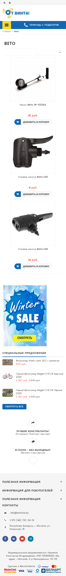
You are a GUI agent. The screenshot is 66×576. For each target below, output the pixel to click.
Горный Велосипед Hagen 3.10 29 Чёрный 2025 (39, 392)
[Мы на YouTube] (22, 539)
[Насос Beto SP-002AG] (32, 79)
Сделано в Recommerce (21, 566)
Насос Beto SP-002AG (33, 105)
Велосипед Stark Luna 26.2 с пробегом (37, 361)
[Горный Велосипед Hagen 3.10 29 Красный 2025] (7, 376)
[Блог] (4, 3)
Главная (6, 31)
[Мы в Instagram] (30, 539)
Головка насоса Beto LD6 (33, 177)
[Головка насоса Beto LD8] (32, 224)
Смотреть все (14, 406)
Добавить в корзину (35, 122)
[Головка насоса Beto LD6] (32, 151)
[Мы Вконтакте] (14, 539)
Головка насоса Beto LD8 (33, 249)
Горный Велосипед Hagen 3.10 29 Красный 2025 (39, 375)
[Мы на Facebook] (5, 539)
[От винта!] (16, 13)
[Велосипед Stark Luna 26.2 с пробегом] (7, 362)
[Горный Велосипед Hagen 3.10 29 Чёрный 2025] (7, 392)
